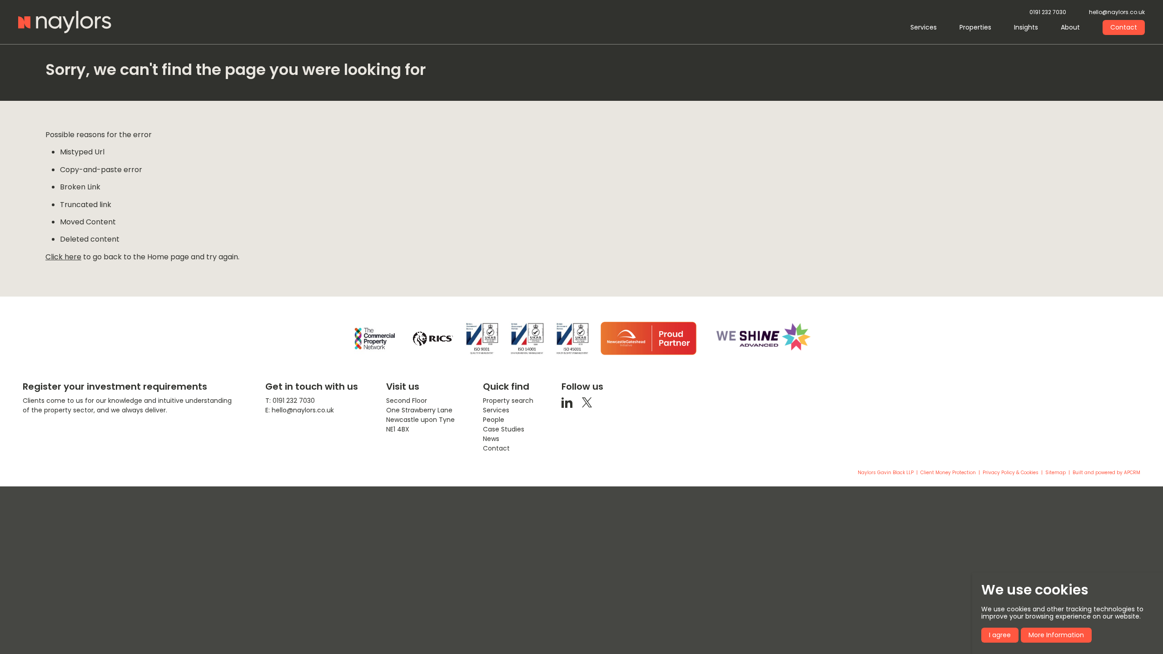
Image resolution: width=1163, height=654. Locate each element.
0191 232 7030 (1047, 12)
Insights (1026, 27)
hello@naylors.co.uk (1117, 12)
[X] (587, 402)
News (491, 438)
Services (923, 27)
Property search (508, 400)
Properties (975, 27)
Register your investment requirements (115, 386)
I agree (1000, 634)
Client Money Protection (948, 473)
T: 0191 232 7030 (290, 400)
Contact (1123, 27)
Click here (63, 257)
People (493, 419)
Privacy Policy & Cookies (1011, 473)
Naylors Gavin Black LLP (886, 473)
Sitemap (1055, 473)
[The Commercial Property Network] (374, 339)
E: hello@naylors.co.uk (299, 410)
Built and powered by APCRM (1106, 473)
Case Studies (503, 429)
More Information (1056, 634)
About (1070, 27)
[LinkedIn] (567, 402)
